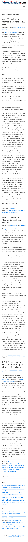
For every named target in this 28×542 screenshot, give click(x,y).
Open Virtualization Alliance (12, 32)
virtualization (8, 500)
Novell (16, 492)
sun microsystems (17, 494)
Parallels (21, 492)
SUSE (14, 471)
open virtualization (7, 469)
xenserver (23, 502)
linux (22, 490)
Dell (16, 487)
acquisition (4, 485)
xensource (4, 504)
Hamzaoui (4, 516)
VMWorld (4, 502)
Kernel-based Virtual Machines (14, 467)
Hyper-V (4, 491)
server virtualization (8, 494)
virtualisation (18, 497)
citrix (18, 485)
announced (5, 379)
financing (12, 489)
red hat (11, 471)
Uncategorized (11, 208)
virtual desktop (5, 497)
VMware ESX (22, 500)
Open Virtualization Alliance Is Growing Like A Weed (13, 22)
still (3, 41)
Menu (24, 6)
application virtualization (11, 485)
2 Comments (22, 225)
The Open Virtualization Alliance (10, 212)
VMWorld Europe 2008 (15, 502)
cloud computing (11, 487)
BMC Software (12, 463)
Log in (19, 536)
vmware (17, 500)
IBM (10, 465)
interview (17, 490)
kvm (23, 467)
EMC (10, 489)
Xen (21, 502)
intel (12, 465)
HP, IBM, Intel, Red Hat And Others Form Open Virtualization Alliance (12, 364)
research (3, 494)
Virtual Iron (10, 497)
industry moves (10, 490)
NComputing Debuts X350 (15, 520)
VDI (21, 494)
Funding (15, 489)
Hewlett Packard (20, 489)
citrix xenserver (5, 487)
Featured (10, 355)
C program (4, 512)
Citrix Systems (22, 485)
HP (7, 465)
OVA (24, 210)
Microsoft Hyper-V (11, 492)
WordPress (15, 536)
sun (13, 494)
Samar (3, 522)
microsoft (5, 492)
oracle (18, 492)
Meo (3, 526)
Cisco (16, 485)
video (23, 494)
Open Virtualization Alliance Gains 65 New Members (12, 220)
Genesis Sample (15, 535)
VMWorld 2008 (8, 502)
